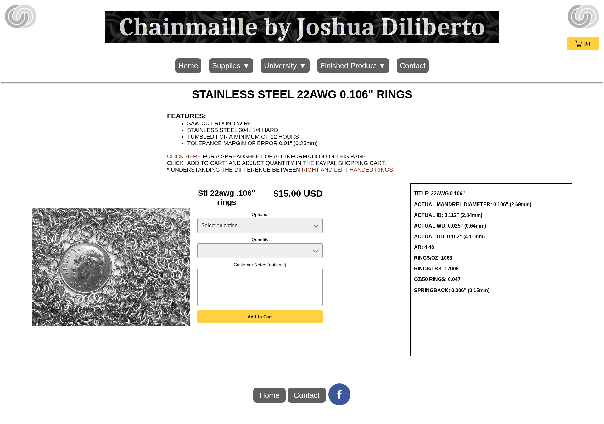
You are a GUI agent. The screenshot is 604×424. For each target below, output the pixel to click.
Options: (260, 214)
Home (188, 65)
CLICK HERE (184, 156)
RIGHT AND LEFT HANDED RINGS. (348, 170)
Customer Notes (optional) (260, 264)
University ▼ (285, 65)
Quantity (260, 239)
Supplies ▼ (231, 65)
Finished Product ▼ (353, 65)
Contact (413, 65)
